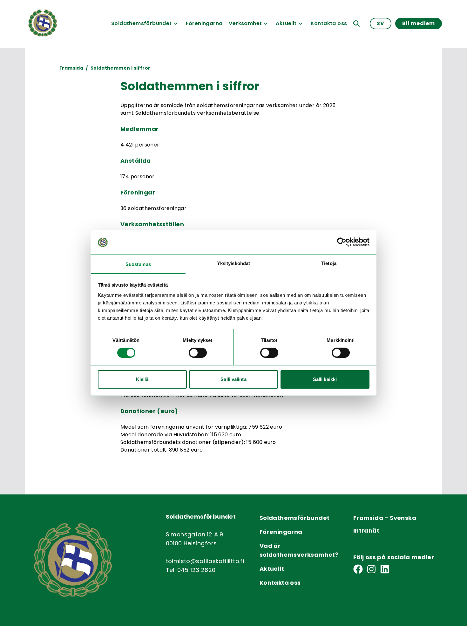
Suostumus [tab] (138, 264)
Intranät (366, 530)
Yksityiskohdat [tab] (233, 263)
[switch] (198, 353)
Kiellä (142, 379)
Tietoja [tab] (328, 263)
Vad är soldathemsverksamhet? (299, 550)
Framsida (71, 68)
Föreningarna (204, 23)
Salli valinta (233, 379)
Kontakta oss (329, 23)
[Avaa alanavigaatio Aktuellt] (300, 23)
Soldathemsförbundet (141, 23)
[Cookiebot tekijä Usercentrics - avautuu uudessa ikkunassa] (341, 242)
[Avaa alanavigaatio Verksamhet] (265, 23)
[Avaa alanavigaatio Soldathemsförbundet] (175, 23)
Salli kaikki (325, 379)
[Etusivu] (42, 23)
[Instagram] (371, 569)
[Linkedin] (384, 569)
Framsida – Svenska (384, 518)
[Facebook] (358, 569)
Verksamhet (245, 23)
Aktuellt (286, 23)
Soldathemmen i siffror (120, 68)
